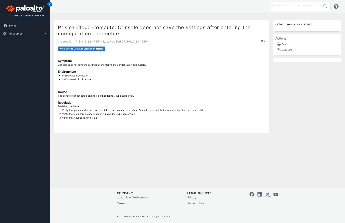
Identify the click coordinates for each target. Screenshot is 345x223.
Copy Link (287, 50)
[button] (325, 6)
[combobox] (294, 5)
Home (13, 25)
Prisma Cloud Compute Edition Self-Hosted (81, 49)
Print (284, 44)
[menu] (25, 30)
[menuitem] (25, 26)
